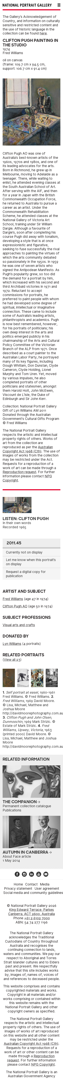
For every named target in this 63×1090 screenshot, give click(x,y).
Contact (31, 884)
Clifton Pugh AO (15, 606)
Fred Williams (13, 53)
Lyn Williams (12, 644)
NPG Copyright (43, 1065)
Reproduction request (19, 472)
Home (18, 884)
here (43, 33)
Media (44, 884)
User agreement (46, 889)
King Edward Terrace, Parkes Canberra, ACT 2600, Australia (31, 912)
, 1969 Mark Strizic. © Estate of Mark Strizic (29, 721)
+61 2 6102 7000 (37, 918)
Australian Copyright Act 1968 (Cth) (28, 449)
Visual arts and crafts (19, 625)
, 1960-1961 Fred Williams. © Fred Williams (29, 694)
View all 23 (12, 660)
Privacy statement (18, 889)
